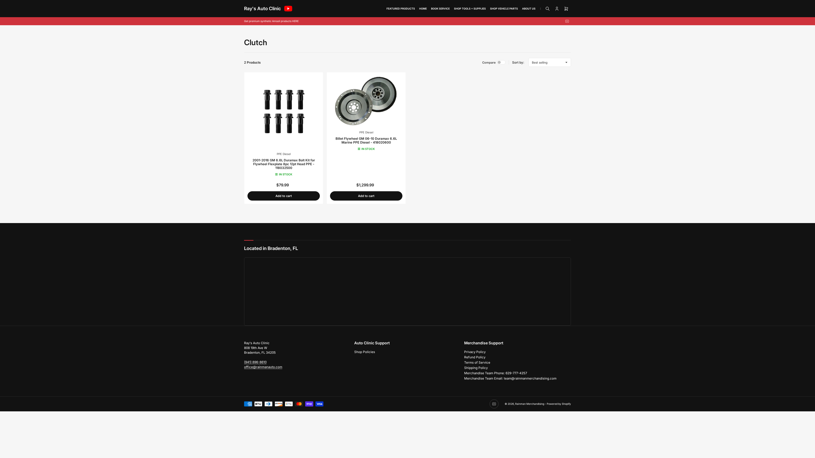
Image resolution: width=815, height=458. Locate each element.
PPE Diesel (284, 154)
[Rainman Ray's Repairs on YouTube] (288, 8)
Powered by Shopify (559, 403)
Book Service (440, 8)
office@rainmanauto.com (263, 367)
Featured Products (400, 8)
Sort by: (518, 62)
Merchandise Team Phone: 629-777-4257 (495, 373)
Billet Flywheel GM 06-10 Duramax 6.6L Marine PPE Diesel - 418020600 (366, 140)
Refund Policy (474, 357)
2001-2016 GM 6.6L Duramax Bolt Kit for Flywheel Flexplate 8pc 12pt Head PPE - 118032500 (284, 164)
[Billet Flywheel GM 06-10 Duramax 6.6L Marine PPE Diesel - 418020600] (366, 100)
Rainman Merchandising (529, 403)
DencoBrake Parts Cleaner (57, 436)
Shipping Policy (476, 368)
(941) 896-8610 (255, 362)
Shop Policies (364, 352)
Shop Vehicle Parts (504, 8)
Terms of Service (477, 362)
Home (423, 8)
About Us (528, 8)
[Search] (547, 8)
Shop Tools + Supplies (470, 8)
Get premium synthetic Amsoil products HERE (271, 21)
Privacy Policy (475, 352)
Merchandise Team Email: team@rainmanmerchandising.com (510, 378)
